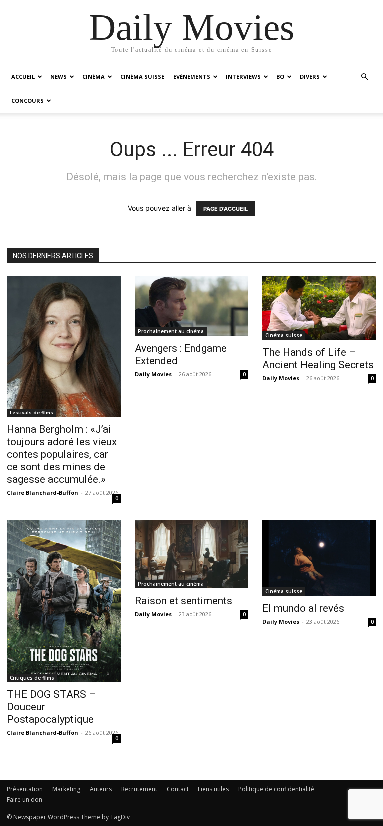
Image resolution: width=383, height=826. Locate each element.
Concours (27, 100)
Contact (178, 789)
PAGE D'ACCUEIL (225, 208)
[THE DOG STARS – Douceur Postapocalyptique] (64, 601)
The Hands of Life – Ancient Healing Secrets (318, 358)
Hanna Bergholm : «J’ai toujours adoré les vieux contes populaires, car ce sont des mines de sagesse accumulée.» (62, 454)
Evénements (191, 76)
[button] (364, 77)
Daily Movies (153, 374)
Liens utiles (213, 789)
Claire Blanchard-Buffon (42, 492)
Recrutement (139, 789)
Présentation (25, 789)
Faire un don (24, 799)
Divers (310, 76)
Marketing (66, 789)
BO (280, 76)
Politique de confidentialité (276, 789)
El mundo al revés (303, 608)
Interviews (243, 76)
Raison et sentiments (183, 601)
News (58, 76)
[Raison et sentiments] (191, 554)
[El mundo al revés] (319, 558)
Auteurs (101, 789)
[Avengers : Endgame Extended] (191, 306)
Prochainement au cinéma (171, 331)
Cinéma (93, 76)
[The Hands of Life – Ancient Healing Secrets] (319, 308)
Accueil (23, 76)
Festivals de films (31, 412)
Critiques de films (32, 677)
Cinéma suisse (142, 76)
